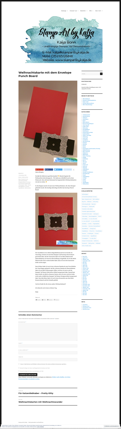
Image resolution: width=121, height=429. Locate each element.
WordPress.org (86, 309)
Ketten (84, 147)
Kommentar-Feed (87, 307)
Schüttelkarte (86, 169)
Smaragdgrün (85, 238)
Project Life (85, 164)
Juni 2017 (85, 278)
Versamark (84, 243)
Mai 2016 (85, 294)
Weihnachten (25, 177)
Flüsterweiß (27, 183)
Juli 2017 (84, 277)
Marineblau (84, 226)
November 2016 (86, 285)
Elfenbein (89, 201)
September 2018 (86, 261)
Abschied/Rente (86, 116)
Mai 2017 (85, 280)
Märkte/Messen (86, 150)
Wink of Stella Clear (86, 245)
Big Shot (84, 201)
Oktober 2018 (86, 259)
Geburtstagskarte (93, 216)
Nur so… (84, 160)
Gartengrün (96, 213)
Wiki (90, 10)
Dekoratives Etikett (22, 180)
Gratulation (85, 139)
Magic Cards (85, 101)
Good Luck (85, 138)
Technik (84, 178)
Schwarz (27, 186)
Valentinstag (86, 182)
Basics (84, 120)
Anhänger (85, 117)
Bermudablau (96, 199)
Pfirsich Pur (91, 231)
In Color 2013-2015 (93, 218)
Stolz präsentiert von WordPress (35, 422)
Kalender (85, 144)
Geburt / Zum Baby (87, 135)
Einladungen (86, 131)
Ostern (84, 163)
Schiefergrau (90, 233)
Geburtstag (85, 136)
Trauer (84, 179)
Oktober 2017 (86, 272)
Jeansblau (84, 223)
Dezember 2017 (86, 271)
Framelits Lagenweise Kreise (88, 211)
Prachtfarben (99, 231)
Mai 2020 (85, 256)
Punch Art (85, 166)
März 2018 (85, 266)
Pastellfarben (85, 231)
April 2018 (85, 265)
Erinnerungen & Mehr (88, 132)
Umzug (84, 181)
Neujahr (84, 157)
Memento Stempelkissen (94, 226)
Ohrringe (85, 161)
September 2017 (86, 274)
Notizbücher (85, 159)
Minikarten (85, 153)
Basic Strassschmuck (23, 179)
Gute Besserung (86, 141)
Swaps (84, 175)
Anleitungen (85, 119)
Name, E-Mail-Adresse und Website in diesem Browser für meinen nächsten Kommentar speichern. (43, 364)
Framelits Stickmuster (87, 213)
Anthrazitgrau (85, 194)
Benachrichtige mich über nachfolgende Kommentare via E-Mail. (35, 368)
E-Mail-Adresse (23, 350)
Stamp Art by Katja (22, 422)
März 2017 (85, 283)
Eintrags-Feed (86, 306)
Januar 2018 (85, 269)
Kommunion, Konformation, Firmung (91, 148)
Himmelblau (85, 218)
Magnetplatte (96, 223)
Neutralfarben (21, 186)
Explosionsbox (86, 134)
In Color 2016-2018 (95, 221)
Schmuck (85, 167)
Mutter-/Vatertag (86, 156)
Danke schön (86, 126)
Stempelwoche (86, 173)
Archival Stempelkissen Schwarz (89, 196)
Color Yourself (86, 125)
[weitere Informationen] (73, 170)
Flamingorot (85, 206)
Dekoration (85, 128)
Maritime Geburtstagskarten (89, 100)
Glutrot (29, 185)
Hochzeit (85, 142)
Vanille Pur (96, 240)
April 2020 (85, 258)
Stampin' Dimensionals (87, 240)
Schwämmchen (85, 235)
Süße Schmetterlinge (87, 104)
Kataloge (63, 10)
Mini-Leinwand (86, 151)
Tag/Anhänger (86, 176)
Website (20, 356)
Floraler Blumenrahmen (88, 103)
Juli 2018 (84, 262)
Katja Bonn (20, 173)
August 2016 (85, 290)
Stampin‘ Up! (73, 10)
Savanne (84, 233)
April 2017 (85, 281)
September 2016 (86, 288)
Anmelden (85, 304)
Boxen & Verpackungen (88, 123)
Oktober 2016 (86, 287)
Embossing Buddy (86, 204)
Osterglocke (93, 228)
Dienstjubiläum (86, 129)
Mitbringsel (85, 154)
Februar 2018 (86, 268)
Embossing (95, 201)
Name (20, 343)
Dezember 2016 (86, 284)
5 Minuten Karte (86, 114)
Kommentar (22, 322)
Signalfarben (21, 187)
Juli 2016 (84, 291)
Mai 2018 (85, 263)
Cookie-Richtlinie (40, 426)
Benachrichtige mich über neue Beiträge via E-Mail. (31, 371)
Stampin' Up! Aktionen (88, 172)
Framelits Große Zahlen (87, 208)
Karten (20, 177)
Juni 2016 (85, 293)
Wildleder (98, 243)
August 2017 (85, 275)
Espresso (94, 204)
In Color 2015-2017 (86, 221)
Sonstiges (85, 170)
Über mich (98, 10)
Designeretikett (22, 182)
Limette (90, 223)
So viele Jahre (93, 238)
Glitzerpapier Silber (22, 185)
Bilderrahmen (86, 122)
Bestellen (83, 10)
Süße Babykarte (86, 98)
